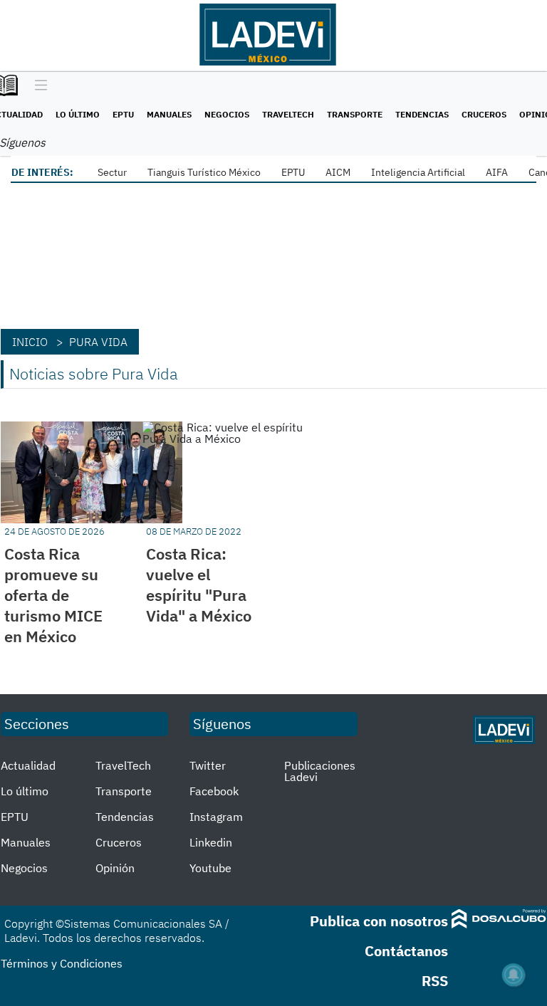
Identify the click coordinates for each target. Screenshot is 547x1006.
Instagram (216, 816)
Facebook (214, 791)
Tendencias (422, 114)
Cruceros (484, 114)
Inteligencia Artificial (418, 172)
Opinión (115, 868)
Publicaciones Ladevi (319, 771)
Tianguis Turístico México (204, 172)
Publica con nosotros (379, 921)
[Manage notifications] (513, 974)
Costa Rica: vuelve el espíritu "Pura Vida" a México (198, 584)
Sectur (112, 172)
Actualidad (28, 765)
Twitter (207, 765)
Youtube (210, 868)
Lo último (78, 114)
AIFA (497, 172)
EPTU (123, 114)
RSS (435, 980)
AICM (337, 172)
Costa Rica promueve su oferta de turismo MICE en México (53, 594)
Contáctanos (406, 950)
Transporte (354, 114)
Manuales (169, 114)
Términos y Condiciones (62, 963)
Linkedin (210, 842)
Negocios (226, 114)
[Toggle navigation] (37, 86)
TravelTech (288, 114)
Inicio (30, 342)
